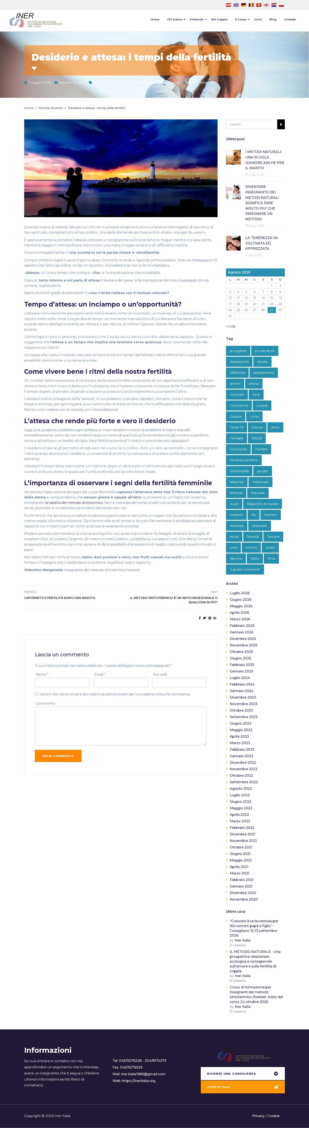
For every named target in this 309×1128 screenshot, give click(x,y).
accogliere (238, 351)
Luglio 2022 (240, 795)
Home (155, 19)
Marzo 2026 (240, 619)
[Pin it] (209, 618)
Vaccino (236, 558)
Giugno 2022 (240, 802)
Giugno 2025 (240, 658)
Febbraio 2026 (242, 626)
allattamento (263, 373)
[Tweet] (204, 618)
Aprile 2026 (239, 613)
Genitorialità (239, 471)
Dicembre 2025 (243, 639)
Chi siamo (174, 19)
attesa (254, 384)
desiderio (113, 83)
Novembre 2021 (243, 841)
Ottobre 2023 (241, 710)
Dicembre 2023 (243, 697)
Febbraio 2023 (242, 750)
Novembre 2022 (244, 769)
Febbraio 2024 (242, 684)
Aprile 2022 (239, 815)
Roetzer (270, 515)
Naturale (156, 83)
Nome (42, 674)
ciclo (256, 394)
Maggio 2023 (241, 730)
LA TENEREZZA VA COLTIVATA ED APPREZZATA (261, 243)
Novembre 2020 (244, 899)
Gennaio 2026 (241, 632)
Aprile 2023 (239, 736)
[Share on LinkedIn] (215, 618)
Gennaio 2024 (242, 691)
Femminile (238, 449)
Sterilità (253, 537)
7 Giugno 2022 (39, 83)
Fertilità (261, 449)
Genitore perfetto (244, 460)
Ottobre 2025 (241, 652)
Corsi (258, 19)
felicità (257, 438)
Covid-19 (236, 427)
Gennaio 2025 (241, 671)
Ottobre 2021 (241, 847)
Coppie (236, 416)
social (234, 537)
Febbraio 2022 (242, 828)
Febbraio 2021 (242, 880)
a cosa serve (265, 351)
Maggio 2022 (241, 808)
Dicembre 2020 (243, 893)
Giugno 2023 (240, 723)
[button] (243, 1074)
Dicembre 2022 (243, 763)
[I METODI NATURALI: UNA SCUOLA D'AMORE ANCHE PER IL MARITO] (233, 157)
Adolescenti (239, 362)
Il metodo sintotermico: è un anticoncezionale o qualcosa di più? (174, 600)
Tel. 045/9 (120, 1061)
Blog (272, 19)
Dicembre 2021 (242, 834)
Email (100, 674)
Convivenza (239, 405)
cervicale (237, 394)
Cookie (273, 1116)
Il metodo (197, 19)
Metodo (141, 83)
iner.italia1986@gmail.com (143, 1074)
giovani (262, 471)
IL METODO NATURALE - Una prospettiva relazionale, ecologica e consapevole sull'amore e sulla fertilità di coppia (255, 961)
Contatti (290, 19)
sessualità (172, 83)
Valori (255, 558)
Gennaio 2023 (241, 756)
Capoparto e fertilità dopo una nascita (59, 598)
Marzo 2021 (239, 873)
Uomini (251, 547)
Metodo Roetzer (72, 83)
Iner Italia (198, 83)
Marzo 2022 (240, 821)
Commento (45, 703)
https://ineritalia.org (138, 1081)
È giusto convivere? (245, 569)
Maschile (237, 482)
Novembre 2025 (243, 645)
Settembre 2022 (244, 782)
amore (235, 384)
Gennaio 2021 (241, 886)
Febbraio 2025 (242, 665)
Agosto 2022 (241, 789)
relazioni (236, 515)
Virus (271, 558)
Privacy (258, 1116)
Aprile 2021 (239, 867)
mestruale (260, 482)
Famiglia (236, 438)
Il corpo (241, 19)
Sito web (160, 674)
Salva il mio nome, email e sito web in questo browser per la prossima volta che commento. (115, 694)
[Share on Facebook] (200, 618)
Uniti (233, 547)
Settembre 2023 (244, 717)
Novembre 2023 (244, 704)
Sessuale (237, 526)
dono (275, 427)
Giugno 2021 (240, 854)
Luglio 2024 (240, 678)
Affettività (237, 373)
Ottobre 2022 (241, 776)
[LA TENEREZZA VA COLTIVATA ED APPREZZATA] (233, 243)
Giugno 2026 (240, 600)
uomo (270, 547)
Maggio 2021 (241, 860)
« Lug (230, 326)
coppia (99, 83)
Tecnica (273, 537)
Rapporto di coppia (262, 504)
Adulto (262, 362)
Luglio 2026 (240, 593)
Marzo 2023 (240, 743)
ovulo (234, 504)
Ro (253, 515)
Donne (127, 83)
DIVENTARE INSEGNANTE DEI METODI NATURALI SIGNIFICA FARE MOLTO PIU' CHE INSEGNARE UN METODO (262, 203)
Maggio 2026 (241, 606)
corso (254, 416)
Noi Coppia (219, 19)
